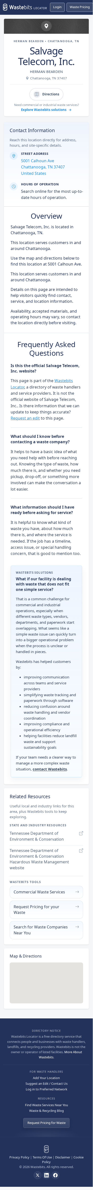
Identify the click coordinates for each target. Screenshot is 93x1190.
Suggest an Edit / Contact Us (46, 1083)
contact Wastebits (50, 768)
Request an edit (25, 418)
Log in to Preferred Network (46, 1089)
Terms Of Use (42, 1157)
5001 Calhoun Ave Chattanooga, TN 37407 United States (43, 167)
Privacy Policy (19, 1157)
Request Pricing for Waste (46, 1122)
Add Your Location (46, 1078)
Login (57, 7)
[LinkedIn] (46, 1175)
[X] (38, 1175)
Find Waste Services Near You (46, 1105)
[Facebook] (55, 1175)
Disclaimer (62, 1157)
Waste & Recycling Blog (46, 1110)
